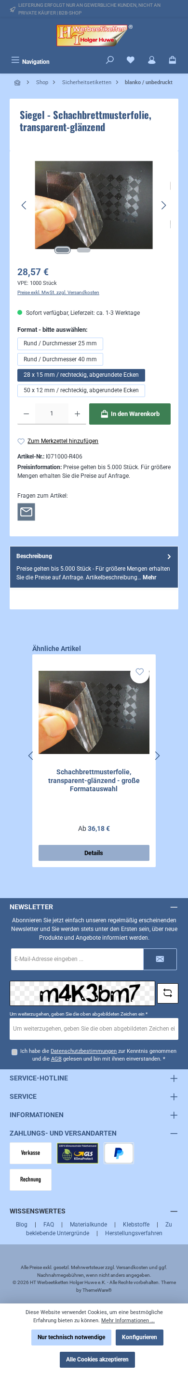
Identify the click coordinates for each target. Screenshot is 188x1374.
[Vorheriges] (24, 205)
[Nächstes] (163, 205)
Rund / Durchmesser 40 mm (60, 359)
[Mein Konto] (151, 61)
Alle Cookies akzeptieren (97, 1359)
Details (93, 853)
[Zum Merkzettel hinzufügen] (139, 673)
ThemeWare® (97, 1290)
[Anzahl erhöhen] (77, 414)
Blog (21, 1224)
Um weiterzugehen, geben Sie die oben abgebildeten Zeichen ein (79, 1014)
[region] (94, 205)
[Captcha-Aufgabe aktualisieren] (167, 993)
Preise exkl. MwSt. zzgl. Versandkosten (58, 292)
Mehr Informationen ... (128, 1320)
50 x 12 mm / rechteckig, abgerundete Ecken (81, 390)
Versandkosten (132, 1267)
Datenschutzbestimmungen (84, 1051)
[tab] (94, 567)
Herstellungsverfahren (133, 1233)
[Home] (18, 82)
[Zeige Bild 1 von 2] (62, 250)
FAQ (48, 1224)
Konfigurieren (139, 1337)
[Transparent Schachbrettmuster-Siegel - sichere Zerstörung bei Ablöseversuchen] (94, 205)
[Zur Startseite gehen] (94, 35)
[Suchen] (110, 61)
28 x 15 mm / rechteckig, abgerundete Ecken (81, 374)
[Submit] (160, 959)
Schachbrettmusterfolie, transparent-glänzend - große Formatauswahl (94, 780)
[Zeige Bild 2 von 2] (83, 250)
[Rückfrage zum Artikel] (26, 511)
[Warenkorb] (172, 61)
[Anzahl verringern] (26, 414)
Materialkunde (88, 1224)
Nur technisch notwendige (71, 1337)
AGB (56, 1059)
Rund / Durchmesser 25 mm (60, 343)
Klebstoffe (136, 1224)
